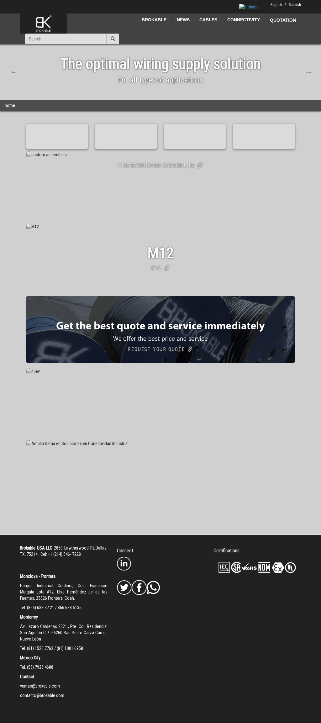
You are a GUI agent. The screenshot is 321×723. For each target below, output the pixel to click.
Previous (13, 70)
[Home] (43, 23)
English (276, 5)
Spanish (295, 5)
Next (308, 70)
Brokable (154, 19)
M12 (156, 268)
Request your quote (156, 349)
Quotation (283, 20)
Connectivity (243, 19)
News (183, 19)
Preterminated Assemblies (156, 165)
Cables (208, 19)
